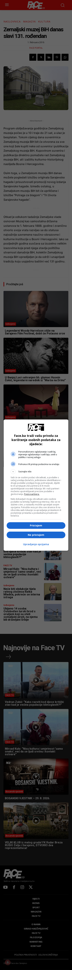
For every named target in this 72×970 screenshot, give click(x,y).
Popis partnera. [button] (31, 494)
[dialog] (36, 485)
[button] (36, 471)
